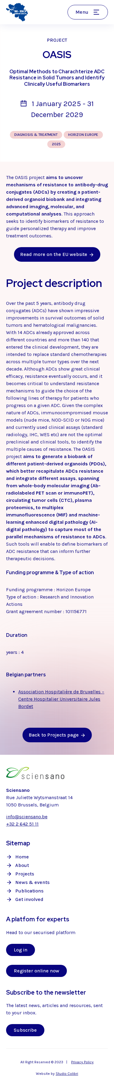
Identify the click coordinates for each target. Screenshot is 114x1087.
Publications (29, 891)
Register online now (36, 971)
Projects (24, 874)
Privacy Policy (82, 1062)
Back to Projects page (54, 735)
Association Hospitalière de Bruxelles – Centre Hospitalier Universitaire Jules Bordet (61, 699)
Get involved (29, 899)
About (22, 865)
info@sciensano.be (26, 817)
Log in (20, 950)
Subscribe (25, 1030)
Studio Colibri (67, 1073)
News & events (32, 882)
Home (22, 857)
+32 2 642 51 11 (22, 824)
